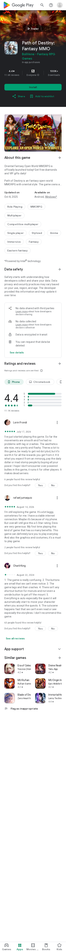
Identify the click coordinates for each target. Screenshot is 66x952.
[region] (33, 73)
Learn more (22, 311)
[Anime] (54, 233)
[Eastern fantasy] (17, 250)
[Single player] (15, 233)
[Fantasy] (34, 241)
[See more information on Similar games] (59, 657)
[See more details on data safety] (16, 352)
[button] (38, 75)
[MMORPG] (36, 206)
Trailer (32, 28)
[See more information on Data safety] (59, 269)
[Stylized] (37, 233)
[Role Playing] (14, 206)
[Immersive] (14, 241)
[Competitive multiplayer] (22, 224)
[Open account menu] (59, 5)
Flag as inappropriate (21, 708)
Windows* (51, 196)
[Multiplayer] (14, 215)
